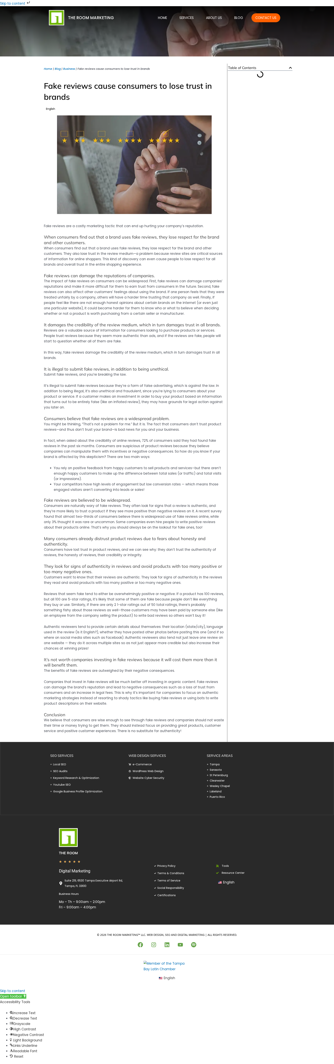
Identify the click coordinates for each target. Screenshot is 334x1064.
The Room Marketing (91, 17)
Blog (238, 17)
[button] (290, 67)
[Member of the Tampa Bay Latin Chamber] (167, 966)
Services (186, 17)
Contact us (265, 17)
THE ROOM (68, 853)
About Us (214, 17)
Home (162, 17)
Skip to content (13, 3)
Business (69, 69)
